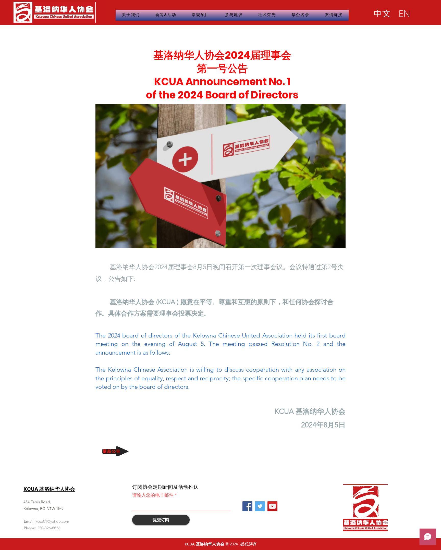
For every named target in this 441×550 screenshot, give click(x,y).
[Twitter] (260, 506)
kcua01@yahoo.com (52, 521)
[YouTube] (272, 506)
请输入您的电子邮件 (153, 495)
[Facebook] (247, 506)
